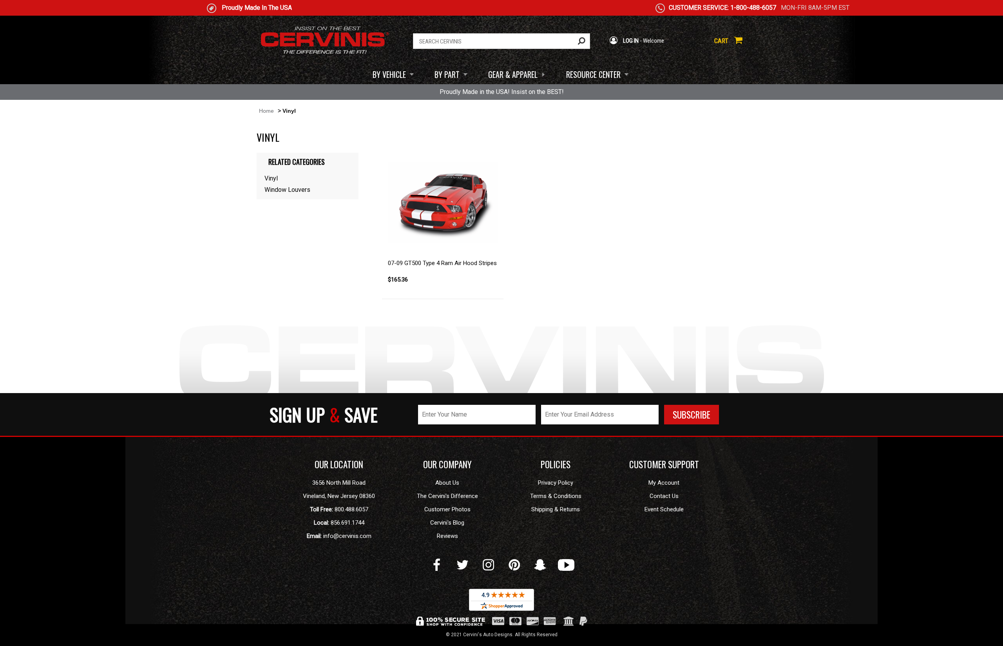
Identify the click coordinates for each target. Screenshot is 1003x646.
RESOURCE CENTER (593, 74)
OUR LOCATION (339, 464)
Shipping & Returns (555, 509)
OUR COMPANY (447, 464)
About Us (447, 482)
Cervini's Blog (447, 522)
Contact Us (664, 496)
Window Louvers (287, 189)
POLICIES (555, 464)
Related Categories (296, 162)
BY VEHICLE (389, 74)
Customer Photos (447, 509)
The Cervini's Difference (447, 496)
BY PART (447, 74)
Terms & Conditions (555, 496)
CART (722, 41)
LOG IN (630, 40)
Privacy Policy (555, 482)
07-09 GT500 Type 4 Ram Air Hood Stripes (442, 263)
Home (266, 111)
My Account (663, 482)
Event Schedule (664, 509)
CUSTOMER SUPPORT (664, 464)
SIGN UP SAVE (324, 414)
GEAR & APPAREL (513, 74)
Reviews (447, 536)
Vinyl (271, 178)
